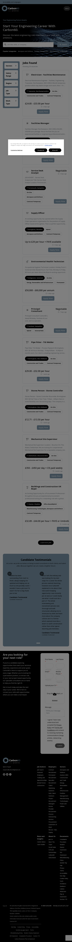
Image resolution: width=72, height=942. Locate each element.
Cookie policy (48, 145)
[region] (36, 147)
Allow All (55, 150)
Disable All (41, 150)
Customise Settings (16, 150)
